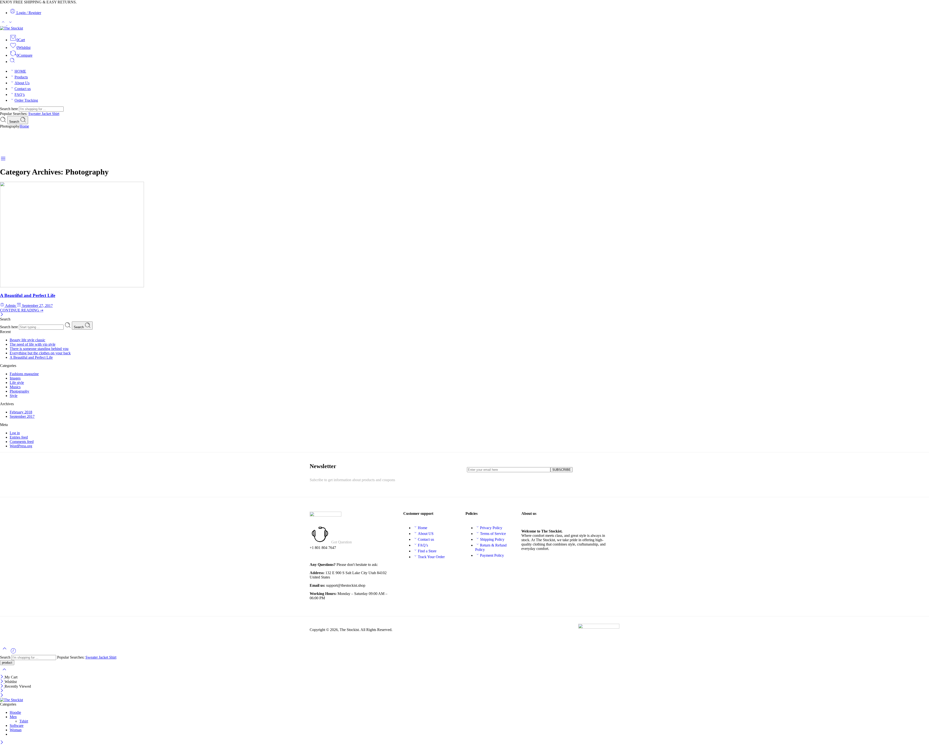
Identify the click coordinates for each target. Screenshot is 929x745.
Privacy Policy (491, 528)
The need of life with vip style (32, 344)
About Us (22, 83)
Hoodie (15, 712)
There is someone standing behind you (39, 349)
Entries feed (19, 437)
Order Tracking (26, 100)
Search (14, 121)
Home (24, 126)
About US (426, 534)
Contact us (23, 89)
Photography (19, 391)
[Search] (12, 62)
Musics (15, 387)
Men (13, 717)
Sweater (35, 114)
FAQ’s (20, 94)
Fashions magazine (24, 374)
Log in (15, 433)
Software (16, 725)
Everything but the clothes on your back (40, 353)
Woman (16, 730)
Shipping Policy (492, 539)
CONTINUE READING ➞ (21, 310)
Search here (9, 109)
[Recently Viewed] (13, 653)
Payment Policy (492, 555)
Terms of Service (493, 534)
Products (21, 77)
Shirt (55, 114)
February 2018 (21, 412)
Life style (17, 382)
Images (15, 378)
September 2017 (22, 416)
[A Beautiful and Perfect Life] (72, 286)
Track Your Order (431, 557)
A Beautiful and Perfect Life (27, 295)
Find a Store (427, 551)
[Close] (2, 315)
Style (13, 396)
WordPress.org (21, 446)
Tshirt (23, 721)
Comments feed (22, 442)
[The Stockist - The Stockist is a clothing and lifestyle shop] (11, 28)
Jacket (47, 114)
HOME (20, 71)
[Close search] (4, 672)
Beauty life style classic (27, 340)
